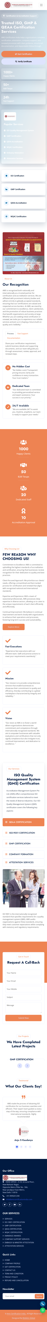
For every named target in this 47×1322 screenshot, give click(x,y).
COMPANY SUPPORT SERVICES (17, 1239)
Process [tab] (10, 333)
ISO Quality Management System (20, 130)
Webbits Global (29, 1318)
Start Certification (24, 54)
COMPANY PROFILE (12, 1263)
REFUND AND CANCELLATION (17, 1280)
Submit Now (23, 1018)
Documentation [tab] (13, 338)
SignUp (39, 1296)
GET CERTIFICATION (13, 1267)
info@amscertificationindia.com (19, 1199)
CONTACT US (10, 1270)
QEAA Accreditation (15, 141)
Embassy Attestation (15, 153)
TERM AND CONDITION (14, 1273)
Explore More (13, 627)
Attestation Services (15, 158)
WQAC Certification (15, 147)
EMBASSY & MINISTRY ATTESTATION (19, 1242)
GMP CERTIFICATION (13, 1225)
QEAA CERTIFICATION (13, 1229)
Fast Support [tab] (22, 333)
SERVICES (8, 1219)
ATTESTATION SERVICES (14, 1246)
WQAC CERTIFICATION (13, 1232)
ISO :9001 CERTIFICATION (15, 1222)
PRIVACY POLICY (11, 1277)
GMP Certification (14, 136)
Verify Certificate (25, 61)
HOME (7, 1260)
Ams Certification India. (16, 1313)
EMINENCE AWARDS (13, 1236)
